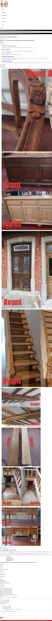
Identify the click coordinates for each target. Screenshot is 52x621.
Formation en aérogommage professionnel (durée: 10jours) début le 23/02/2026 (12, 609)
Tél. (0, 603)
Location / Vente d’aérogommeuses (8, 56)
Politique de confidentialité (11, 594)
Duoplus (16, 594)
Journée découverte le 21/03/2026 (7, 608)
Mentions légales (7, 594)
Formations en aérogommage (7, 60)
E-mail (1, 602)
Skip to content (1, 0)
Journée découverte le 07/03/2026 (7, 607)
